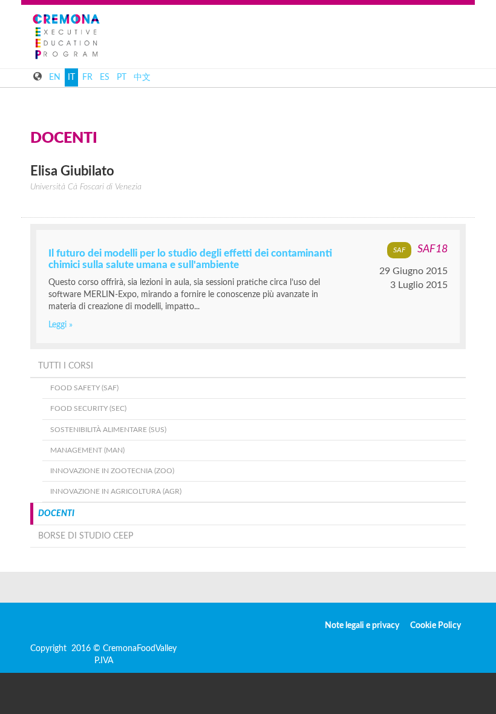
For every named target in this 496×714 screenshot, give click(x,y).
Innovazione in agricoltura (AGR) (115, 491)
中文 (142, 77)
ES (104, 77)
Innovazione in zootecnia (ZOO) (112, 470)
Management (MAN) (87, 450)
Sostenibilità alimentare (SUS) (108, 429)
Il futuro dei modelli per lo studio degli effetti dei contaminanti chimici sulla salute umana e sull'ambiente (190, 259)
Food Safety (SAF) (84, 387)
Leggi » (60, 325)
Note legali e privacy (362, 625)
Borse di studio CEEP (85, 536)
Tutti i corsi (65, 366)
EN (54, 77)
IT (71, 77)
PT (121, 77)
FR (87, 77)
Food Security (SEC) (88, 408)
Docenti (56, 513)
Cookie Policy (435, 625)
